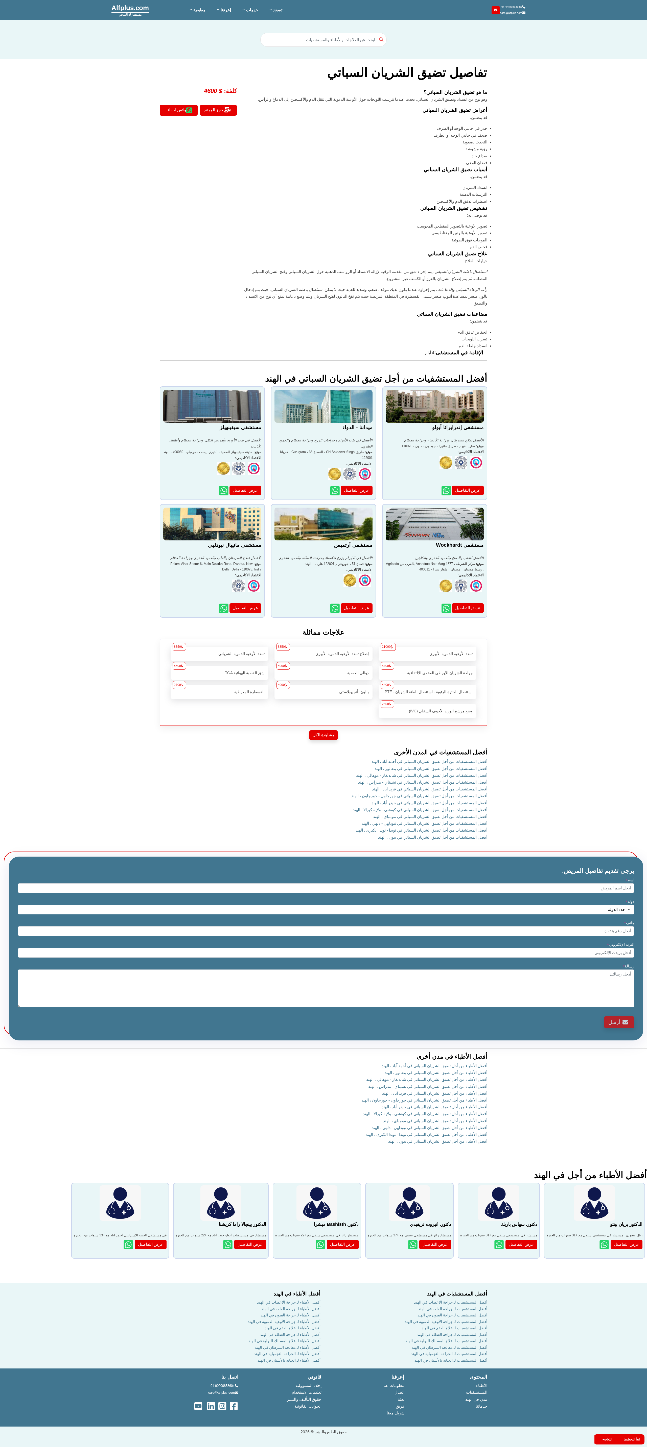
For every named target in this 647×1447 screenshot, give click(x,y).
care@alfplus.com (511, 12)
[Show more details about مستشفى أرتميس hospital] (335, 608)
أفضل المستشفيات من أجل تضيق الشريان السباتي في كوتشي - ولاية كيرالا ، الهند (420, 810)
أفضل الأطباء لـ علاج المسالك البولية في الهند (284, 1341)
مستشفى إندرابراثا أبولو (458, 427)
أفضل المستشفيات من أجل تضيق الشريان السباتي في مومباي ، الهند (430, 816)
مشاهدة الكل (323, 735)
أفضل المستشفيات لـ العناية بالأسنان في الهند (450, 1360)
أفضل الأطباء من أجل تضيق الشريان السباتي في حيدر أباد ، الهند (434, 1107)
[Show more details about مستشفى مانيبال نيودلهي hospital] (224, 608)
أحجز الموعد (214, 110)
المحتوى (478, 1377)
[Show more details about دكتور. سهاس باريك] (499, 1244)
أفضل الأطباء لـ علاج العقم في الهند (292, 1328)
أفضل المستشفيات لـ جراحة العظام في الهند (452, 1334)
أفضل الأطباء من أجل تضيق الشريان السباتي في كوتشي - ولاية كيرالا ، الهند (425, 1114)
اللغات (608, 1439)
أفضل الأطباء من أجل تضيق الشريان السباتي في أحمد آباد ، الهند (434, 1066)
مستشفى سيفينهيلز (240, 427)
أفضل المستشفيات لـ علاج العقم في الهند (454, 1328)
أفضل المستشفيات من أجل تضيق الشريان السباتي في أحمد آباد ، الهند (429, 761)
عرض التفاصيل (467, 490)
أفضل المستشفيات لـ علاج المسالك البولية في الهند (446, 1341)
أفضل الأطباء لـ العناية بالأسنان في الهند (289, 1360)
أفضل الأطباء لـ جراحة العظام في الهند (290, 1334)
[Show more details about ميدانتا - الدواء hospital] (335, 490)
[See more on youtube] (199, 1406)
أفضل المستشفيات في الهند (457, 1293)
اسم (630, 880)
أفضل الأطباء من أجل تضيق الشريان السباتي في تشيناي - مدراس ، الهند (427, 1086)
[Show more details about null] (129, 1244)
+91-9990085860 (511, 7)
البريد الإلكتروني (620, 944)
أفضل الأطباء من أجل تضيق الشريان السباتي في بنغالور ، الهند (436, 1072)
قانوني (314, 1377)
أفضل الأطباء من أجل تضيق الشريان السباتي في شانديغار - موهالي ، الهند (426, 1079)
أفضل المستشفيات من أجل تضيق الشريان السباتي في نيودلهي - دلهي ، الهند (424, 823)
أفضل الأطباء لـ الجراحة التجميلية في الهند (287, 1354)
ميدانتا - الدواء (357, 427)
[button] (275, 10)
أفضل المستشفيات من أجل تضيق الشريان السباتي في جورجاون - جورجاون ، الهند (419, 796)
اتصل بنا (230, 1377)
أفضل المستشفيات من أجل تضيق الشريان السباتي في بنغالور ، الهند (431, 768)
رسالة (628, 966)
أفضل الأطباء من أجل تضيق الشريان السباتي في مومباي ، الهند (435, 1121)
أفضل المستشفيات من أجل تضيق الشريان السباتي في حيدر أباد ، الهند (429, 803)
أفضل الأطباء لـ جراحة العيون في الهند (290, 1315)
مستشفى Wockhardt (460, 545)
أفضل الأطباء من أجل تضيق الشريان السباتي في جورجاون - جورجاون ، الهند (424, 1100)
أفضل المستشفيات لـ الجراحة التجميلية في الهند (449, 1354)
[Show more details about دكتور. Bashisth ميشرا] (321, 1244)
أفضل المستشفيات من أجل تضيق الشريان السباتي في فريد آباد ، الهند (429, 789)
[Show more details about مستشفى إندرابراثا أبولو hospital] (447, 490)
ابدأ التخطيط (632, 1439)
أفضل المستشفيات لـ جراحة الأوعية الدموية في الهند (446, 1321)
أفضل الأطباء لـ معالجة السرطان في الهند (287, 1347)
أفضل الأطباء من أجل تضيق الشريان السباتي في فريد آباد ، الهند (434, 1093)
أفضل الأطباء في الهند (297, 1293)
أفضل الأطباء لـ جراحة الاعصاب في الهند (288, 1302)
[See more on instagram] (222, 1406)
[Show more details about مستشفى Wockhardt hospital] (447, 608)
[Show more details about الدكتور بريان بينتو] (605, 1244)
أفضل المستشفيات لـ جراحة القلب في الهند (452, 1309)
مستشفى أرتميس (353, 545)
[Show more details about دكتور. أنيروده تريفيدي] (413, 1244)
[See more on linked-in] (211, 1406)
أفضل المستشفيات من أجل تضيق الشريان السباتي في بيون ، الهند (432, 837)
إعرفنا (397, 1377)
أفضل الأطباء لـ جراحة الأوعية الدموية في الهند (284, 1321)
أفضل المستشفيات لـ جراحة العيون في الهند (452, 1315)
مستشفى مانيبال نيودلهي (234, 545)
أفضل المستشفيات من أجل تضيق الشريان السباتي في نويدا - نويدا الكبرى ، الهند (421, 830)
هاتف (629, 923)
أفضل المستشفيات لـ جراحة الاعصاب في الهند (450, 1302)
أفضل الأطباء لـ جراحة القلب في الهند (290, 1309)
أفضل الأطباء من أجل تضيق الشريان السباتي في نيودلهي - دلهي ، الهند (429, 1128)
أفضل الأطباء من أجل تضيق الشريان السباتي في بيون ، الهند (437, 1141)
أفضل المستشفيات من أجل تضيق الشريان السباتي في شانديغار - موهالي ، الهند (421, 775)
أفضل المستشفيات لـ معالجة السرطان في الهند (449, 1347)
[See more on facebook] (234, 1406)
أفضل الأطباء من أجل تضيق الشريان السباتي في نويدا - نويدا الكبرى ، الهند (426, 1134)
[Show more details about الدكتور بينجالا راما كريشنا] (228, 1244)
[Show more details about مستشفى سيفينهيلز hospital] (224, 490)
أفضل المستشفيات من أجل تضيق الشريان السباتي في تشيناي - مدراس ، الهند (422, 782)
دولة (630, 901)
